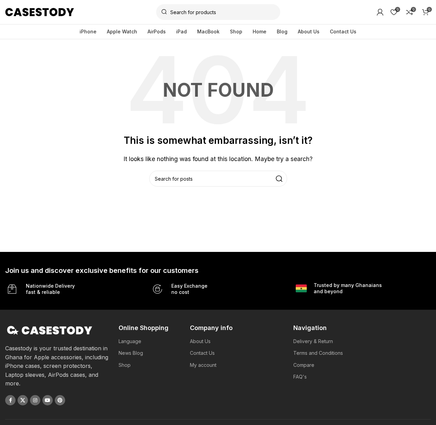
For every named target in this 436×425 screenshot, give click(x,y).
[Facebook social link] (10, 400)
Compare (303, 365)
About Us (200, 341)
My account (203, 365)
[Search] (279, 179)
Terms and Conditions (318, 353)
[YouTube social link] (47, 400)
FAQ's (300, 377)
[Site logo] (39, 11)
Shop (125, 365)
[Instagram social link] (35, 400)
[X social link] (23, 400)
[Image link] (49, 329)
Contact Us (202, 353)
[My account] (380, 12)
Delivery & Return (313, 341)
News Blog (131, 353)
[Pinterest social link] (60, 400)
